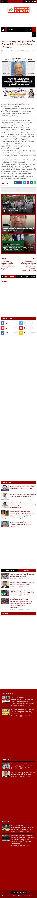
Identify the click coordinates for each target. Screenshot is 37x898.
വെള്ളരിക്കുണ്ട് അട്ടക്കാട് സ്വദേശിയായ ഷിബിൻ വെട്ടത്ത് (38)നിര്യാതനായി (22, 487)
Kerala (5, 205)
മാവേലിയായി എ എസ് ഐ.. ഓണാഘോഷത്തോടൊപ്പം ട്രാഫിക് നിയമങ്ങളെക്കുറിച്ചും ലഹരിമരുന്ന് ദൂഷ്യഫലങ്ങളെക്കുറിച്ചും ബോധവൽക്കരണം (21, 603)
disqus (26, 277)
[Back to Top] (26, 892)
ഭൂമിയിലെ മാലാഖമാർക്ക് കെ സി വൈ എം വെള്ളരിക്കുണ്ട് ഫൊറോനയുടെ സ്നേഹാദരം (22, 712)
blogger (19, 277)
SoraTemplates (12, 896)
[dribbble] (29, 1)
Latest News (6, 224)
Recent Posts (10, 570)
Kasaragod (26, 51)
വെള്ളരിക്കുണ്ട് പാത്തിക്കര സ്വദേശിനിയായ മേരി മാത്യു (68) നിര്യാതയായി (21, 524)
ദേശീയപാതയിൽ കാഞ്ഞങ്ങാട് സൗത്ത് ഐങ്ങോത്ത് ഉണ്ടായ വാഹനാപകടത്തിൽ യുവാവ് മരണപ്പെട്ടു (23, 505)
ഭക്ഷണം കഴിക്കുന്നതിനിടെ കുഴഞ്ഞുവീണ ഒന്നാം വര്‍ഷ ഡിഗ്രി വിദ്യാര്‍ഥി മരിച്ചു (23, 495)
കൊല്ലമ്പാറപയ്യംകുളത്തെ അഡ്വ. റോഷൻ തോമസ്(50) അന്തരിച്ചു (18, 229)
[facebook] (24, 1)
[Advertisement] (18, 356)
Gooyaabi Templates (29, 896)
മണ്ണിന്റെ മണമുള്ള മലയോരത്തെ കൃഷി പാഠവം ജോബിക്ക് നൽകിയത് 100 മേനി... (18, 248)
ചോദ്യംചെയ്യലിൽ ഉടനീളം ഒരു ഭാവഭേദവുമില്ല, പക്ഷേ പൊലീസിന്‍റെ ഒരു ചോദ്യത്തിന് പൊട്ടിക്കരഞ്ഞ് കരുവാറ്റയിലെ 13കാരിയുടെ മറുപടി (17, 514)
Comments (27, 570)
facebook (32, 277)
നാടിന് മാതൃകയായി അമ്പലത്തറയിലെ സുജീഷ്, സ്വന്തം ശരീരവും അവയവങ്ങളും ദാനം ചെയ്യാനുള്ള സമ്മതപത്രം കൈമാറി (23, 700)
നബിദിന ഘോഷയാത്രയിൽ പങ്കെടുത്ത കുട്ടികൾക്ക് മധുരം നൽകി (16, 209)
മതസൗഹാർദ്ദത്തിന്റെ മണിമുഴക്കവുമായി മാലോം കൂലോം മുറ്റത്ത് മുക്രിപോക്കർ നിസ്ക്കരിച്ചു (22, 827)
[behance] (35, 1)
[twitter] (27, 1)
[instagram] (32, 1)
